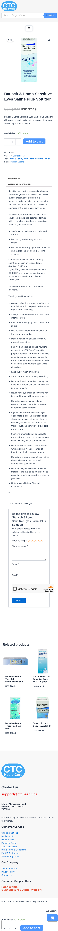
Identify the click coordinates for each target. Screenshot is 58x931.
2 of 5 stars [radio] (32, 541)
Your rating (19, 540)
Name (15, 564)
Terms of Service (9, 868)
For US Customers (10, 853)
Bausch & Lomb (17, 162)
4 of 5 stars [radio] (38, 541)
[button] (29, 28)
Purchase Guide (8, 843)
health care (29, 159)
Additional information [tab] (19, 184)
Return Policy (7, 839)
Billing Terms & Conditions (13, 850)
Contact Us (6, 875)
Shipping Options (9, 833)
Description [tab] (14, 178)
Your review (20, 546)
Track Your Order (9, 846)
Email (15, 575)
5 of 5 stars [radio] (41, 541)
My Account (7, 836)
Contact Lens (19, 156)
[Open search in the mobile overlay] (29, 15)
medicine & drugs (42, 159)
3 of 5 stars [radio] (35, 541)
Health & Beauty (16, 159)
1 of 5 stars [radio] (29, 541)
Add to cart (34, 141)
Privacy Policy (7, 872)
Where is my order (10, 856)
